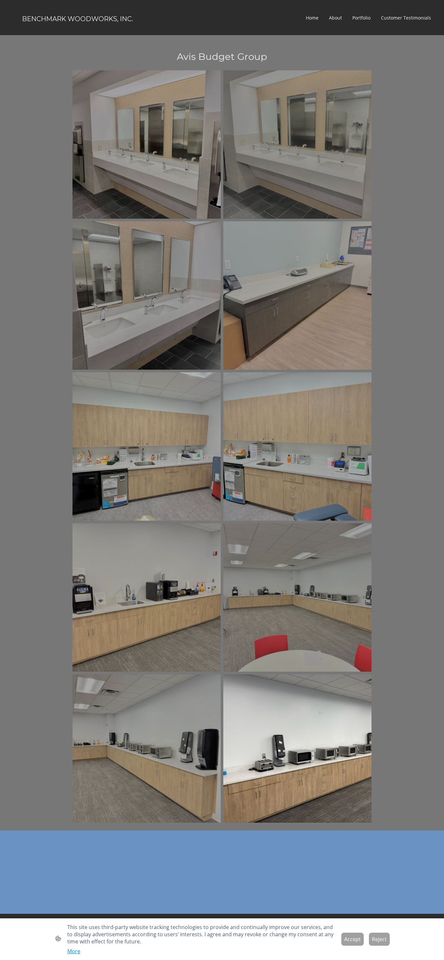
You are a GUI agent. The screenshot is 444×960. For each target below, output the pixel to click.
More (73, 951)
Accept (352, 939)
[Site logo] (78, 30)
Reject (379, 939)
